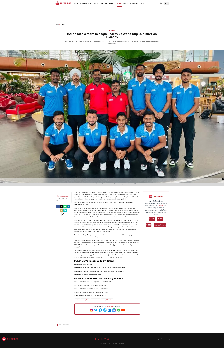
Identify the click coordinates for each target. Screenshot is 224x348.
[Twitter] (61, 206)
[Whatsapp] (65, 206)
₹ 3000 (160, 219)
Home (76, 3)
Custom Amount (160, 225)
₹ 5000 (151, 219)
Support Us (83, 3)
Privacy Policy (155, 339)
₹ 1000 (148, 225)
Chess (90, 3)
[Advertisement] (112, 16)
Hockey (119, 3)
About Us (163, 339)
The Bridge (110, 306)
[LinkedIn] (68, 206)
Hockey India (85, 300)
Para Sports (127, 3)
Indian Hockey (95, 300)
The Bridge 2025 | (105, 344)
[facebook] (58, 206)
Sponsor (160, 205)
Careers (178, 339)
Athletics (112, 3)
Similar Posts (64, 325)
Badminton (104, 3)
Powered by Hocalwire (117, 344)
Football (96, 3)
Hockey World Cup (107, 300)
